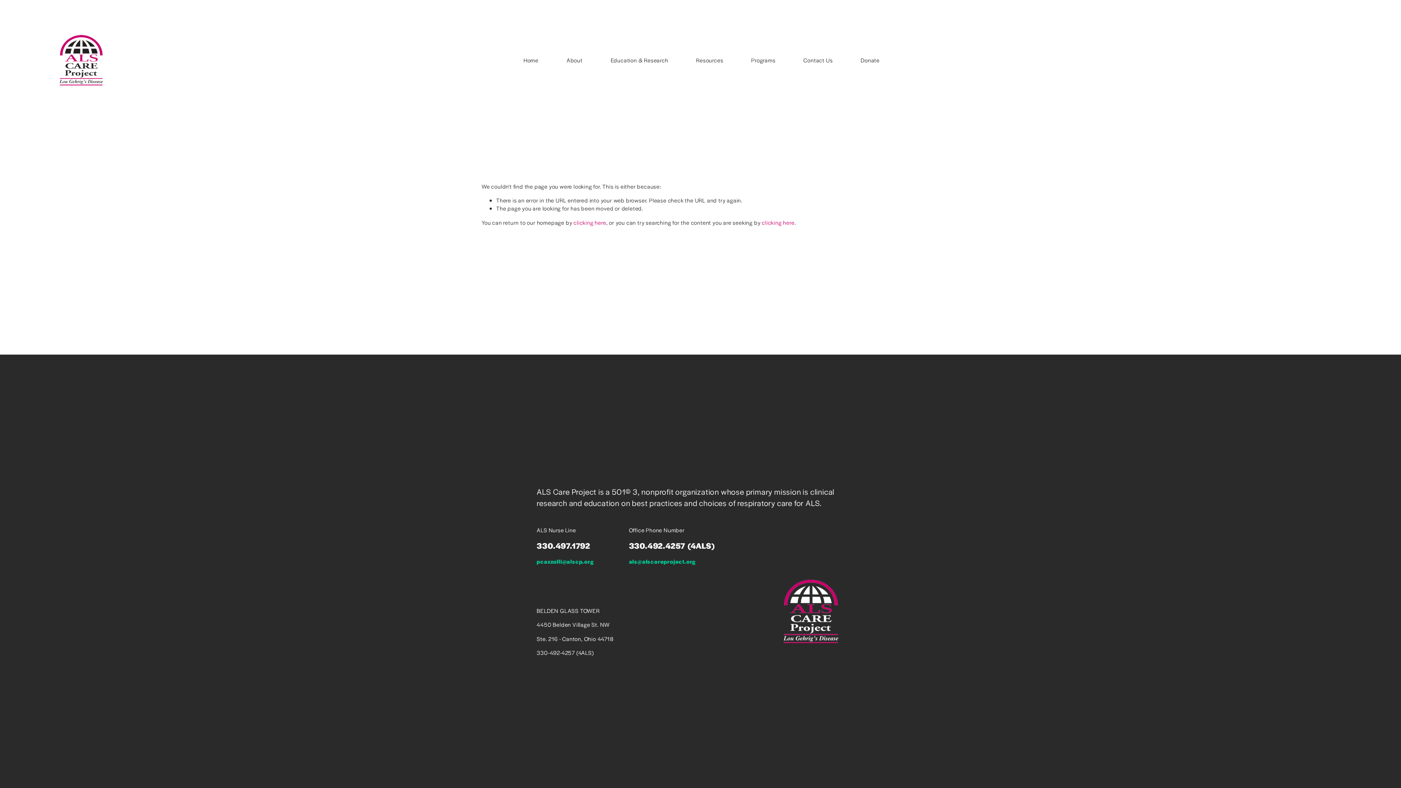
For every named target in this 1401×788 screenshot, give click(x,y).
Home (531, 60)
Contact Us (818, 60)
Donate (870, 60)
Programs (763, 60)
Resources (709, 60)
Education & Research (639, 60)
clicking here (590, 222)
